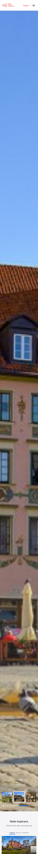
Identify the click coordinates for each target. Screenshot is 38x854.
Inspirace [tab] (12, 832)
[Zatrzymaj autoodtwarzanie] (3, 806)
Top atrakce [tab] (25, 832)
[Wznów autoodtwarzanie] (7, 805)
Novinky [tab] (18, 832)
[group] (7, 797)
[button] (35, 781)
